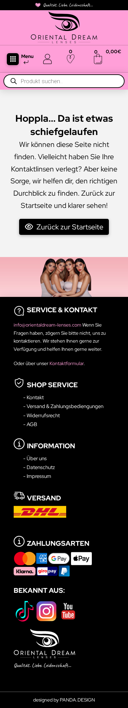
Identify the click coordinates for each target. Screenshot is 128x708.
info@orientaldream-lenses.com (48, 325)
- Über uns (35, 458)
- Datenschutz (39, 467)
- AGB (30, 424)
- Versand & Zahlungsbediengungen (63, 406)
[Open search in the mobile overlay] (64, 81)
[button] (13, 59)
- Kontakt (33, 397)
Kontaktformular (66, 363)
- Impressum (37, 476)
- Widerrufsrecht (41, 415)
